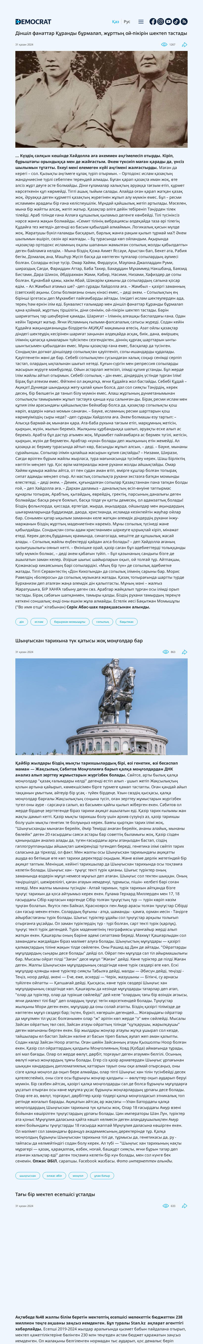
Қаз (115, 21)
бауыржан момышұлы (69, 622)
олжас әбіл (54, 1175)
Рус (127, 21)
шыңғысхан (28, 1175)
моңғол (78, 1175)
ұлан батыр (102, 1175)
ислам (39, 622)
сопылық (102, 622)
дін (22, 622)
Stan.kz (139, 1323)
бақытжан (126, 622)
